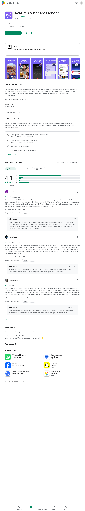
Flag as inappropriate (14, 381)
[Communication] (12, 112)
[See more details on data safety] (12, 154)
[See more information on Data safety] (18, 118)
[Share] (25, 32)
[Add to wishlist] (31, 32)
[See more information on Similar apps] (18, 350)
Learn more (17, 53)
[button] (11, 68)
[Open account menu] (81, 2)
